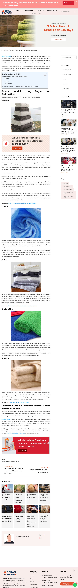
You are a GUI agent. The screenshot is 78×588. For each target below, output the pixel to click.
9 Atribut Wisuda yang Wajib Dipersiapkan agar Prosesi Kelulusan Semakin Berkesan (68, 149)
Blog (31, 579)
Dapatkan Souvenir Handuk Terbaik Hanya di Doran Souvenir (21, 86)
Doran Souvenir (6, 56)
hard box (65, 84)
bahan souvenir (6, 461)
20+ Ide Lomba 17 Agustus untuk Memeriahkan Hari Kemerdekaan (67, 168)
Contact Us (33, 584)
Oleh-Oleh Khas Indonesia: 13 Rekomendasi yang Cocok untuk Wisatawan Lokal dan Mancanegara (32, 516)
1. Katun (7, 78)
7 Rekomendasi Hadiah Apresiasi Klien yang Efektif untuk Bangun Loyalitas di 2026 (7, 516)
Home (32, 576)
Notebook (66, 89)
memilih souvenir (68, 74)
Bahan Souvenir (61, 23)
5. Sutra (8, 85)
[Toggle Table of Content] (44, 74)
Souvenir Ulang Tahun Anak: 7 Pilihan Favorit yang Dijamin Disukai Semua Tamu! (44, 516)
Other (64, 79)
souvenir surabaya (68, 189)
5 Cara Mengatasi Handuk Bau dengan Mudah (21, 203)
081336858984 (48, 576)
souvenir (66, 183)
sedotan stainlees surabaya (68, 197)
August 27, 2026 (64, 116)
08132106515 (47, 580)
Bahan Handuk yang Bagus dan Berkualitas (15, 76)
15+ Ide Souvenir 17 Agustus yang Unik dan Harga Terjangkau (7, 494)
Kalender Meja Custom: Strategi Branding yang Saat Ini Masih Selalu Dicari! (68, 130)
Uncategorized (67, 69)
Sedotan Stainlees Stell (68, 193)
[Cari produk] (74, 12)
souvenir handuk (14, 461)
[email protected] (49, 585)
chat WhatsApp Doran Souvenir (15, 433)
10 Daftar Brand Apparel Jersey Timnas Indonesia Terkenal (19, 516)
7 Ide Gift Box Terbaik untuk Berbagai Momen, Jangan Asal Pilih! (68, 111)
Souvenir (53, 23)
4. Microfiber (9, 83)
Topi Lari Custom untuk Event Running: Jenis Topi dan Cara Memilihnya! (44, 494)
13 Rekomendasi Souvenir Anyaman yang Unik (32, 494)
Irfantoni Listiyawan (59, 35)
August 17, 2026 (64, 172)
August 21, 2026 (64, 134)
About (32, 582)
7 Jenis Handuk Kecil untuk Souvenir (18, 402)
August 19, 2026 (64, 153)
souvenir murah (68, 186)
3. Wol (7, 81)
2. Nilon (7, 80)
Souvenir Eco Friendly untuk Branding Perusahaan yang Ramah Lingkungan (19, 494)
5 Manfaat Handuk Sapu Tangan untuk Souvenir (22, 306)
